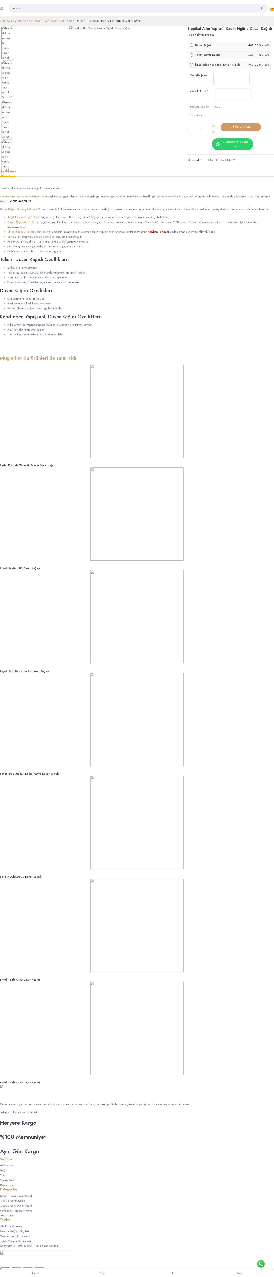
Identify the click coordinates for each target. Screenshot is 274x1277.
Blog (2, 1175)
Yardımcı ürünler (158, 232)
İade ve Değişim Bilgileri (14, 1231)
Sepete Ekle (243, 127)
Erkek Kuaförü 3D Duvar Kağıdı (20, 568)
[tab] (8, 173)
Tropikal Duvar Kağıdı (13, 1201)
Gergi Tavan (7, 1215)
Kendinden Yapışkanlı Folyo (16, 1211)
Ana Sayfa (7, 21)
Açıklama (8, 171)
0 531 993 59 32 (20, 201)
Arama (264, 8)
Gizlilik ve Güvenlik (11, 1226)
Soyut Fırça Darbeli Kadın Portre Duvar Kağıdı (29, 774)
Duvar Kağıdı (203, 45)
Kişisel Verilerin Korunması (15, 1241)
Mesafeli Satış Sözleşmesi (15, 1236)
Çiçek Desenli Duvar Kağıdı (16, 1206)
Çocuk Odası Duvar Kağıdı (16, 1196)
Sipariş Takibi (8, 1180)
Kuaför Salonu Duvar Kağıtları (41, 21)
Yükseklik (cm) (199, 91)
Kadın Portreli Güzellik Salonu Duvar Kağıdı (28, 465)
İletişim (4, 1170)
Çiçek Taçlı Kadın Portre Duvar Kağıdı (24, 671)
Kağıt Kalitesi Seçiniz (201, 35)
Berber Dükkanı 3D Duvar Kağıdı (21, 877)
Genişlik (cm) (198, 75)
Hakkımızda (7, 1165)
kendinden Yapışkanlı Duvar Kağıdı (217, 65)
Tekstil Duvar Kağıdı (208, 55)
